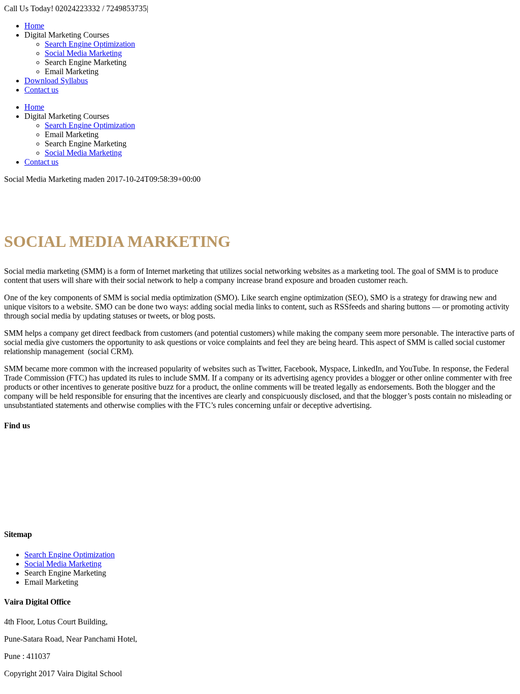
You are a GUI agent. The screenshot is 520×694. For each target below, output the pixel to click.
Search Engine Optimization (69, 554)
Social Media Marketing (63, 563)
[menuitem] (270, 25)
